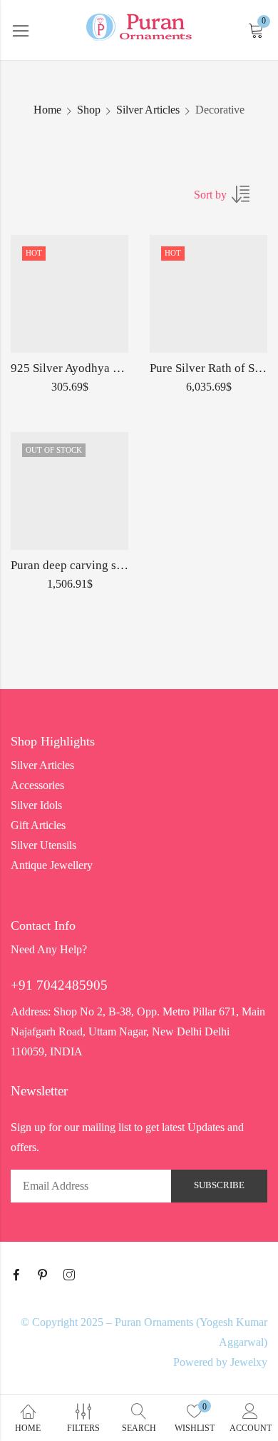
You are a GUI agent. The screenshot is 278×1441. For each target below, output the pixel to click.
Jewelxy (248, 1362)
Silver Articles (148, 110)
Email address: (91, 1186)
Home (47, 110)
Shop (89, 110)
